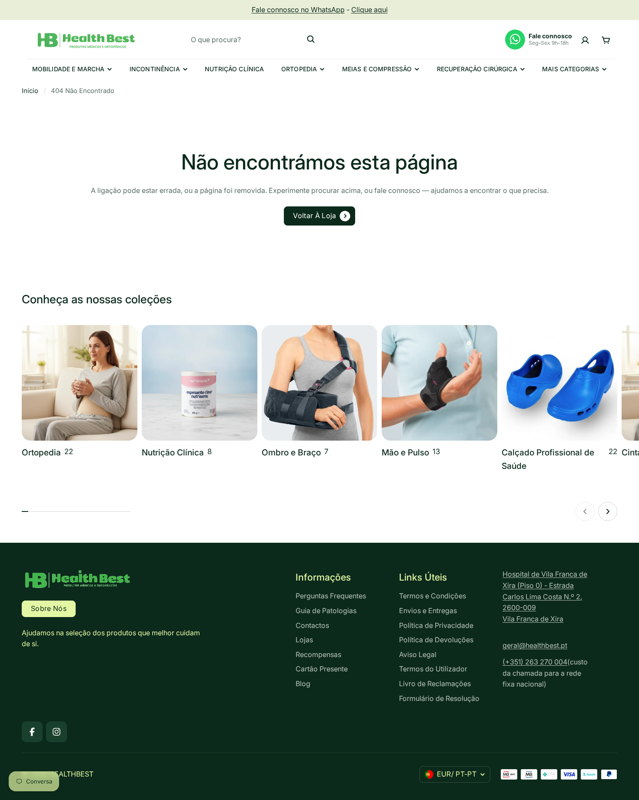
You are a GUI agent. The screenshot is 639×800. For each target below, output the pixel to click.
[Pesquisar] (310, 39)
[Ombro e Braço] (319, 392)
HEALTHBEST (71, 774)
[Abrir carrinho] (605, 39)
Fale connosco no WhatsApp (298, 9)
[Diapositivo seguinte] (607, 511)
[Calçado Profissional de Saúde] (559, 399)
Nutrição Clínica (234, 69)
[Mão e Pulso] (439, 392)
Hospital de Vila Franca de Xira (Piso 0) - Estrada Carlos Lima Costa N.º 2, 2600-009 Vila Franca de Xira (545, 596)
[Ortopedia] (79, 392)
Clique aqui (369, 9)
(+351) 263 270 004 (535, 661)
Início (30, 91)
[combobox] (253, 39)
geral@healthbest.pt (535, 645)
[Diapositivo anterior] (585, 511)
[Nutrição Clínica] (199, 392)
